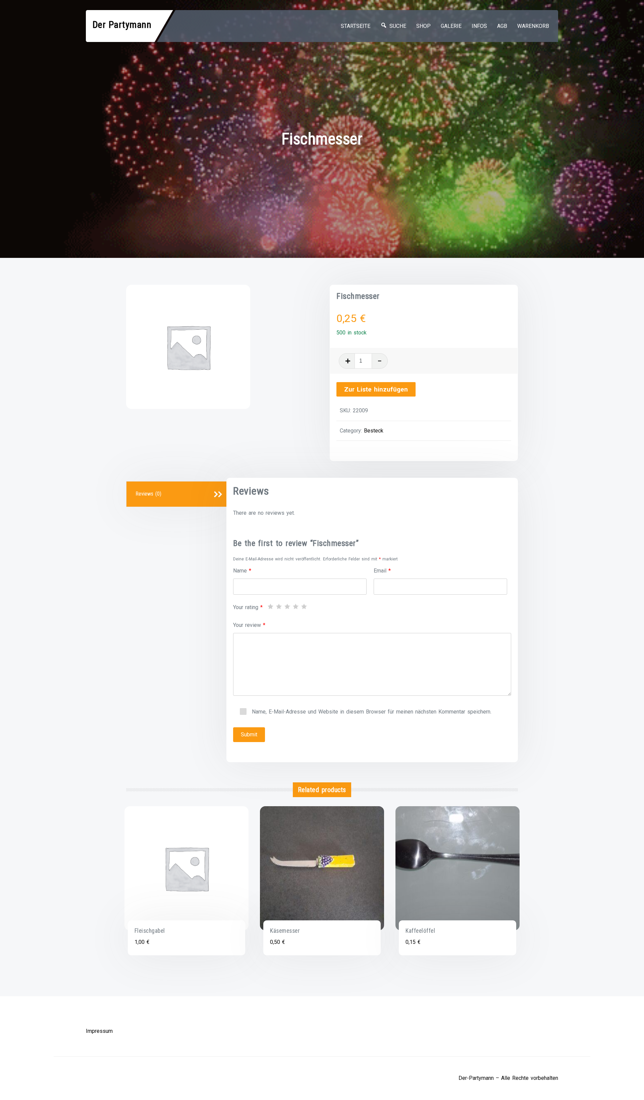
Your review (249, 625)
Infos (479, 26)
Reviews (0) (148, 494)
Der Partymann (122, 24)
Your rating (248, 607)
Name (242, 570)
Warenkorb (533, 26)
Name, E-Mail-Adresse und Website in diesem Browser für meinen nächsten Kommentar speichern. (371, 711)
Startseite (355, 26)
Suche (396, 26)
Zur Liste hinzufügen (376, 389)
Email (382, 570)
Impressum (99, 1031)
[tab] (177, 494)
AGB (502, 26)
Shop (423, 26)
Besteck (373, 430)
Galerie (451, 26)
